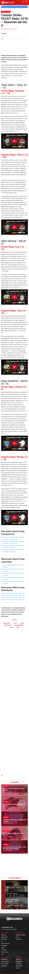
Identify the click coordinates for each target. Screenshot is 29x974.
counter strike (7, 623)
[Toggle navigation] (26, 2)
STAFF (17, 937)
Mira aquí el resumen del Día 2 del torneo (13, 595)
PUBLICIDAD (4, 963)
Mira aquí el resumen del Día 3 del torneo (13, 597)
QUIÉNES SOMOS (20, 935)
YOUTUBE (18, 963)
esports (22, 623)
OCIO (2, 954)
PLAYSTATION (5, 943)
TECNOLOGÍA (5, 952)
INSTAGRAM (19, 966)
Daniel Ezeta (7, 29)
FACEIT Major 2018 (19, 625)
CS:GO (15, 623)
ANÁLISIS (3, 935)
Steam (11, 627)
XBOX (2, 948)
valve (18, 627)
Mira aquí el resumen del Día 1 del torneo (13, 593)
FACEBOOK (19, 961)
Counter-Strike (6, 11)
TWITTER (18, 959)
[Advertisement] (14, 709)
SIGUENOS (4, 966)
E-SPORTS (4, 950)
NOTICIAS (4, 939)
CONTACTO (19, 939)
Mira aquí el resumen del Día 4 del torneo (13, 599)
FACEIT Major (8, 625)
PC (2, 941)
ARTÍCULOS (4, 937)
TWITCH (18, 968)
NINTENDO (4, 945)
